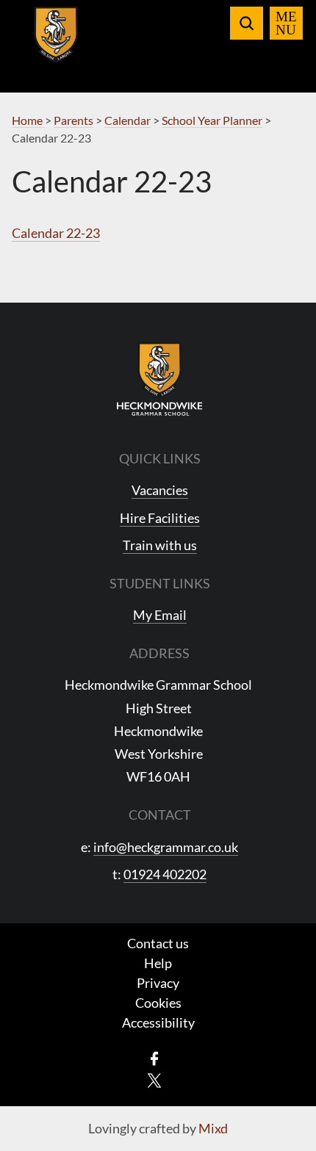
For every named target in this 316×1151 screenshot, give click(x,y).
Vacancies (160, 490)
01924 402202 (165, 874)
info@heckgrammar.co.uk (165, 847)
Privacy (158, 983)
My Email (160, 615)
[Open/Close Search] (246, 23)
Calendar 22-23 (56, 233)
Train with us (160, 545)
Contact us (158, 943)
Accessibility (158, 1022)
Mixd (213, 1128)
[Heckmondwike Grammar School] (56, 43)
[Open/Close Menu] (286, 23)
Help (158, 963)
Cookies (158, 1003)
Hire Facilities (160, 518)
